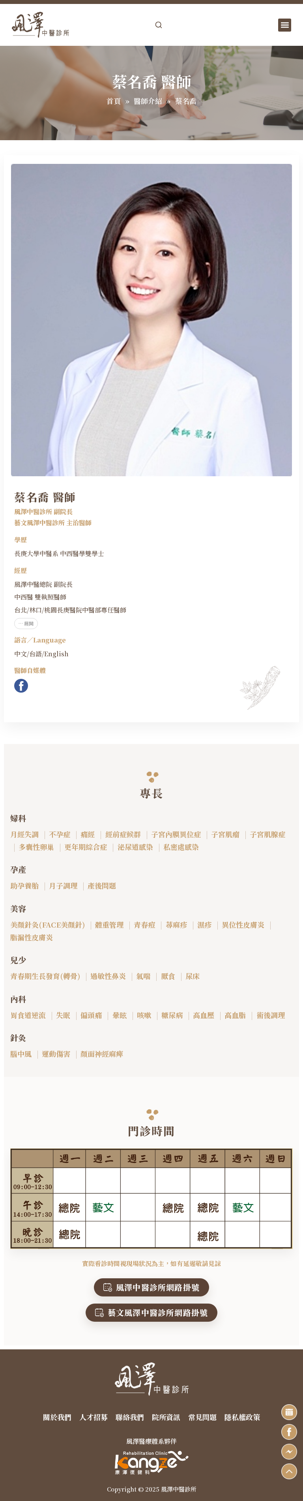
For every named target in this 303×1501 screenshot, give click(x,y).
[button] (284, 25)
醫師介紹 (148, 101)
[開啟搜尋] (159, 25)
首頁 (114, 101)
